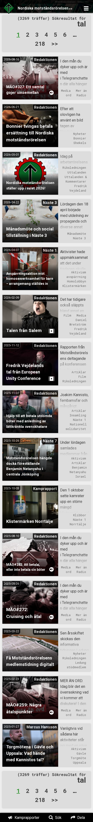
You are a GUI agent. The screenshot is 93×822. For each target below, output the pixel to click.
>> (54, 43)
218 (40, 43)
